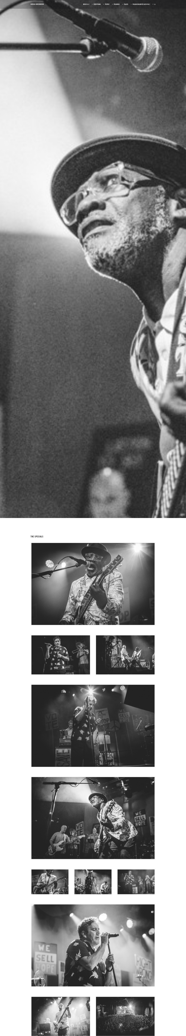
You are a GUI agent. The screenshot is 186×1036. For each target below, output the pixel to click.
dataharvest (111, 265)
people (94, 265)
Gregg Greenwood (37, 4)
